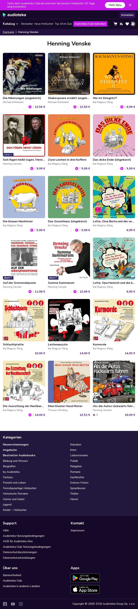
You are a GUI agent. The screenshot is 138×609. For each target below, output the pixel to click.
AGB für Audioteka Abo (18, 541)
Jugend (7, 505)
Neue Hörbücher (43, 24)
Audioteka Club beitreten (90, 24)
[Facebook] (5, 604)
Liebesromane (79, 455)
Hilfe (6, 530)
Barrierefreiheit (12, 575)
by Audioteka (11, 472)
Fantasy (8, 477)
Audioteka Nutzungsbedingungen (23, 536)
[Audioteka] (14, 15)
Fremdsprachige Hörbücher (19, 488)
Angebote (10, 450)
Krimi (73, 450)
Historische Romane (15, 494)
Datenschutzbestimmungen (20, 552)
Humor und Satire (14, 499)
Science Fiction (79, 483)
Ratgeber (76, 466)
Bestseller (27, 24)
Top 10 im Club (63, 24)
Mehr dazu (115, 5)
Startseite (8, 32)
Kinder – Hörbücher (15, 510)
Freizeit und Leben (14, 483)
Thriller (74, 494)
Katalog (9, 24)
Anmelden (127, 15)
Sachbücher (77, 477)
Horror (74, 499)
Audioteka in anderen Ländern (21, 586)
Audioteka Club (12, 581)
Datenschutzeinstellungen (19, 557)
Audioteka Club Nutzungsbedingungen (27, 547)
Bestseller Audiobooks (19, 455)
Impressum (77, 530)
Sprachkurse (77, 488)
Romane (75, 472)
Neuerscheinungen (16, 445)
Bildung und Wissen (15, 461)
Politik (74, 461)
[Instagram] (21, 604)
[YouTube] (13, 604)
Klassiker (75, 445)
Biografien (9, 466)
